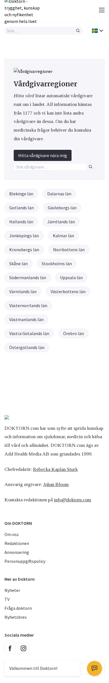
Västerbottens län (68, 291)
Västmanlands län (26, 319)
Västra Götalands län (29, 333)
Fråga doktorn (18, 608)
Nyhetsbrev (15, 617)
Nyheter (12, 590)
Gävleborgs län (62, 207)
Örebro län (73, 333)
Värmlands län (23, 291)
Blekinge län (21, 193)
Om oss (11, 534)
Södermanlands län (27, 277)
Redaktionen (16, 543)
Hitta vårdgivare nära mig (42, 155)
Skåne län (18, 263)
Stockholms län (57, 263)
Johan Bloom (56, 484)
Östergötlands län (26, 347)
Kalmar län (63, 235)
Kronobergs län (24, 249)
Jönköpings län (24, 235)
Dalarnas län (59, 193)
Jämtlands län (61, 221)
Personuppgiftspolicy (24, 561)
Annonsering (16, 552)
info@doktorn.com (72, 499)
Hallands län (21, 221)
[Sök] (78, 30)
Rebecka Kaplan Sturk (55, 469)
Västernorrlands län (28, 305)
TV (7, 599)
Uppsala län (71, 277)
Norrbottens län (69, 249)
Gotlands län (21, 207)
